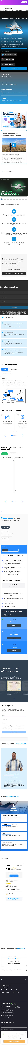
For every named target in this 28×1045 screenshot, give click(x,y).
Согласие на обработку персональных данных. (17, 314)
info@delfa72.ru (4, 987)
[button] (2, 199)
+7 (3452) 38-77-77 (9, 8)
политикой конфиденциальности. (18, 312)
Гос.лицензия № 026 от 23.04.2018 (7, 1029)
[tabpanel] (14, 768)
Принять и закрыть (14, 1041)
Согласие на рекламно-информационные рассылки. (11, 313)
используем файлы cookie (15, 1034)
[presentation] (1, 199)
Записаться (24, 2)
